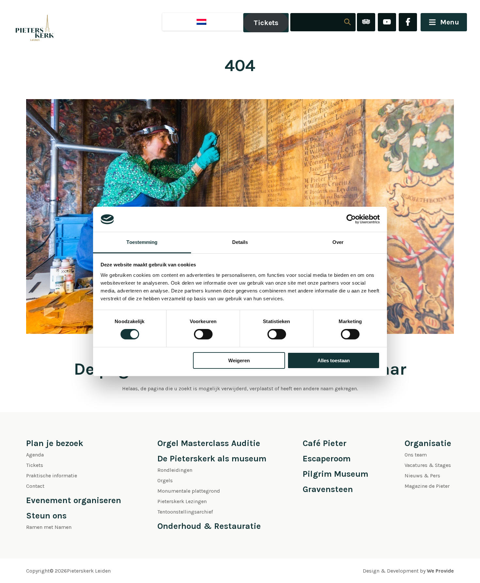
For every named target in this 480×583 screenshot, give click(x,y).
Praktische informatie (51, 475)
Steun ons (46, 516)
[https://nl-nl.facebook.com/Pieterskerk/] (407, 22)
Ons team (416, 455)
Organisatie (428, 443)
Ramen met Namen (49, 527)
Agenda (35, 455)
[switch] (203, 334)
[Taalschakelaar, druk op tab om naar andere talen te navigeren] (202, 22)
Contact (35, 486)
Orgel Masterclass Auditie (208, 443)
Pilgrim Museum (335, 474)
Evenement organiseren (73, 500)
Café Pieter (324, 443)
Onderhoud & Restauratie (209, 526)
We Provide (440, 571)
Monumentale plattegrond (188, 491)
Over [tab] (338, 242)
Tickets (266, 23)
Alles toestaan (333, 360)
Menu (449, 22)
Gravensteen (328, 489)
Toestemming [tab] (141, 242)
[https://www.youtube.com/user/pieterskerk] (386, 22)
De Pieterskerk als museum (211, 459)
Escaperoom (327, 459)
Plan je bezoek (54, 443)
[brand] (28, 22)
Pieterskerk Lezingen (182, 501)
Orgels (165, 480)
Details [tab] (240, 242)
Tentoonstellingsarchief (185, 512)
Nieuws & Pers (422, 475)
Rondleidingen (174, 470)
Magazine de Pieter (427, 486)
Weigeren (239, 360)
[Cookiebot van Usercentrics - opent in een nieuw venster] (351, 219)
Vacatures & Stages (428, 465)
